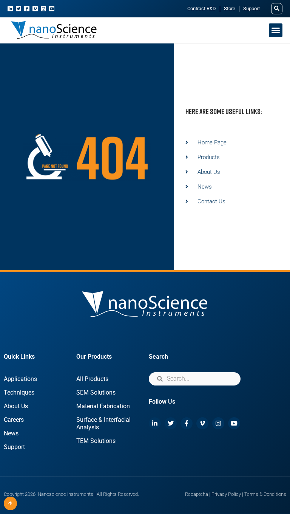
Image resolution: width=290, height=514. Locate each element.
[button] (276, 8)
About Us (16, 406)
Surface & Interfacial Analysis (103, 423)
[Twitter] (18, 8)
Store (229, 8)
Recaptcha (196, 494)
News (11, 433)
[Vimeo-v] (35, 8)
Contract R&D (201, 8)
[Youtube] (51, 8)
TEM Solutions (96, 440)
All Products (92, 378)
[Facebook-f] (26, 8)
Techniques (19, 392)
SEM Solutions (96, 392)
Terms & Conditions (265, 494)
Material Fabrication (103, 406)
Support (251, 8)
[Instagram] (43, 8)
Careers (14, 419)
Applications (20, 378)
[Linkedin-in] (10, 8)
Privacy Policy (226, 494)
